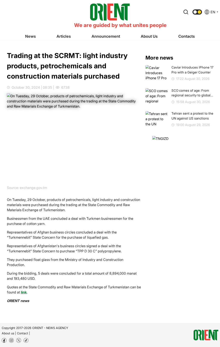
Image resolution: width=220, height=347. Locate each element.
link (24, 292)
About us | (9, 333)
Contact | (23, 333)
